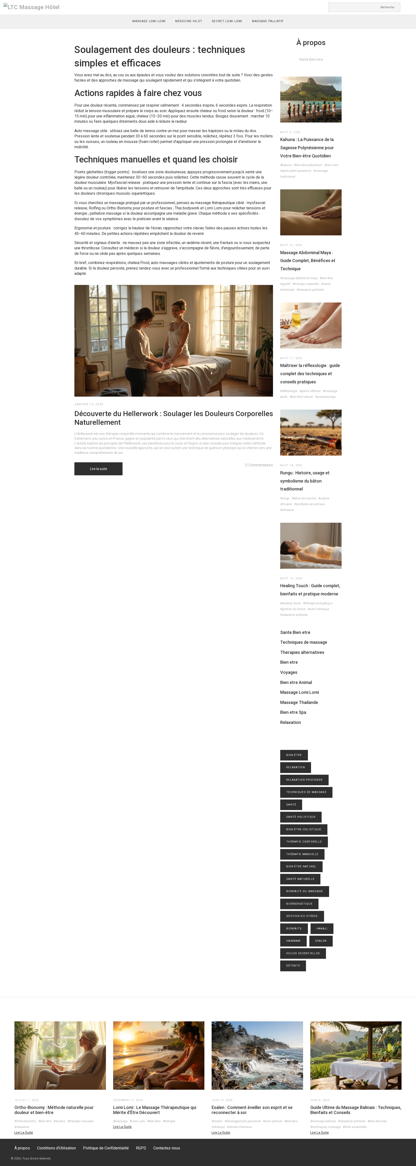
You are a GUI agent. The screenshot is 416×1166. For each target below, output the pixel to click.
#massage (120, 1121)
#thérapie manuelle (80, 1121)
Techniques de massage (303, 642)
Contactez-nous (166, 1148)
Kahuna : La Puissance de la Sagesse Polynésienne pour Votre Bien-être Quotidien (307, 147)
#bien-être (45, 1121)
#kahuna (286, 165)
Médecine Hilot (188, 21)
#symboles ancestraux (309, 504)
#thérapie (169, 1121)
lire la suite (23, 1132)
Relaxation (290, 722)
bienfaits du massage (304, 891)
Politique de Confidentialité (106, 1148)
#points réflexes (310, 391)
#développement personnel (243, 1121)
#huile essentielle (355, 1127)
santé (291, 804)
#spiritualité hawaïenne (295, 171)
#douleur (59, 1121)
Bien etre (289, 662)
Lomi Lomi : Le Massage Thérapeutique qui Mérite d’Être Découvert (154, 1110)
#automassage (325, 397)
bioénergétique (299, 903)
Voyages (288, 672)
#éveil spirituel (272, 1121)
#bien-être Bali (377, 1121)
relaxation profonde (304, 779)
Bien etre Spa (293, 712)
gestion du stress (302, 916)
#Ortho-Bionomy (25, 1121)
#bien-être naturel (301, 397)
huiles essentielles (303, 953)
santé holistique (301, 816)
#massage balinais (323, 1121)
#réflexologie (288, 391)
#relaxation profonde (310, 289)
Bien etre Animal (296, 682)
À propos (22, 1148)
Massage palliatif (268, 21)
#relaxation (21, 1127)
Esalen (321, 940)
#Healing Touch (290, 603)
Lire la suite (98, 469)
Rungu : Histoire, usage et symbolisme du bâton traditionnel (305, 480)
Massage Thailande (299, 702)
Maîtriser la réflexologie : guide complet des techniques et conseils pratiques (310, 373)
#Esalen (217, 1121)
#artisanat (287, 510)
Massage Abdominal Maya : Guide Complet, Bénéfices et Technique (307, 260)
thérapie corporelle (304, 841)
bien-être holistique (303, 829)
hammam (293, 940)
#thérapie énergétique (317, 603)
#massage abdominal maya (299, 278)
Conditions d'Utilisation (56, 1148)
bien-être (294, 755)
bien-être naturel (301, 866)
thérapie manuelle (302, 854)
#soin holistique (318, 609)
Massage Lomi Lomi (149, 21)
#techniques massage (325, 1127)
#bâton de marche (304, 498)
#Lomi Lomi (137, 1121)
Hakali (322, 928)
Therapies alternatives (302, 652)
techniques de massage (306, 792)
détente (293, 965)
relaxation (295, 767)
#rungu (285, 498)
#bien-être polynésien (308, 165)
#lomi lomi (331, 165)
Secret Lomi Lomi (227, 21)
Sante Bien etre (295, 632)
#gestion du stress (293, 609)
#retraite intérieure (239, 1127)
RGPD (141, 1148)
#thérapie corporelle (305, 284)
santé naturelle (300, 879)
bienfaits (294, 928)
